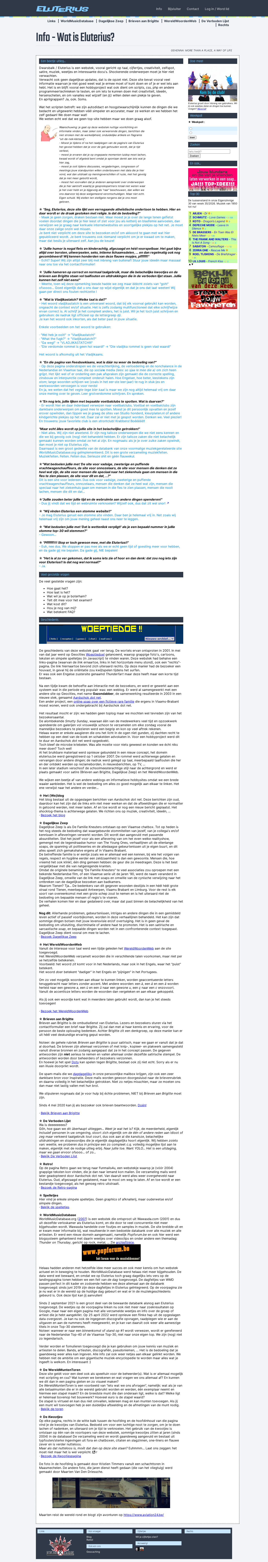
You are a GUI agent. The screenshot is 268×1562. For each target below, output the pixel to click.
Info (159, 9)
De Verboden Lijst (215, 21)
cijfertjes (146, 1536)
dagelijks (82, 1074)
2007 (82, 1219)
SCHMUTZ (200, 217)
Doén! (142, 1105)
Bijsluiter (174, 9)
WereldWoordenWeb (180, 21)
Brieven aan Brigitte (144, 21)
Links (51, 21)
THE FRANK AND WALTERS (210, 239)
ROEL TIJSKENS (203, 254)
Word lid (201, 108)
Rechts (223, 25)
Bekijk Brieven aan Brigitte (60, 1113)
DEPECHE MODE (204, 225)
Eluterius (62, 9)
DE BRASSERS (202, 232)
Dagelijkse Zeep (111, 21)
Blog (89, 1536)
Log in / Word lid (217, 9)
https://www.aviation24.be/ (144, 1515)
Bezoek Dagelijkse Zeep (59, 937)
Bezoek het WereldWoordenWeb (64, 1011)
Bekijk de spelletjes (55, 1207)
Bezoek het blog (53, 815)
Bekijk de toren (52, 1409)
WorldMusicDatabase (77, 21)
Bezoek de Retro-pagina (59, 1187)
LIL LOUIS (199, 261)
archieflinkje (125, 1242)
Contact (193, 9)
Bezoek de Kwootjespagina (61, 1456)
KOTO (197, 221)
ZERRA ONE (200, 250)
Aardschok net (87, 697)
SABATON (199, 246)
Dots (75, 1062)
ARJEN (197, 213)
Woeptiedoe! (95, 654)
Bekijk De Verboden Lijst (59, 1156)
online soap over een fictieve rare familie (104, 701)
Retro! (90, 1539)
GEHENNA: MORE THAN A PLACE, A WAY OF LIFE (201, 50)
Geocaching (93, 1551)
